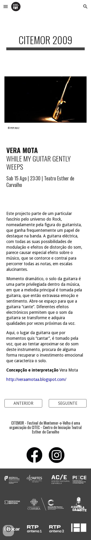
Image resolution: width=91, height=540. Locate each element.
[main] (45, 42)
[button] (5, 6)
